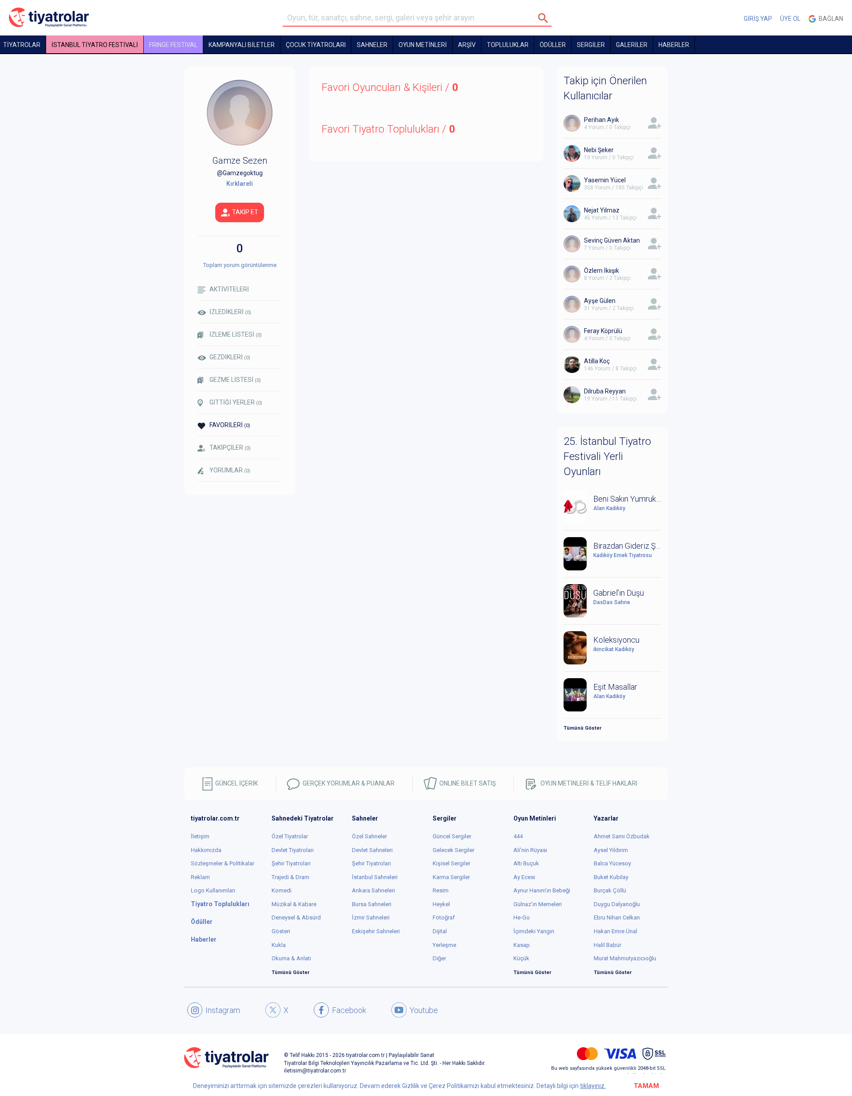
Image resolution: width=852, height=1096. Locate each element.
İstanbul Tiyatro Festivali (94, 44)
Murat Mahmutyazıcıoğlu (625, 958)
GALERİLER (631, 44)
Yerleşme (444, 945)
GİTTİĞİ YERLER (235, 402)
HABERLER (674, 44)
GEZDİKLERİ (229, 357)
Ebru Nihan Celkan (617, 917)
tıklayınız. (593, 1085)
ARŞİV (467, 44)
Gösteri (281, 931)
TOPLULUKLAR (508, 44)
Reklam (200, 877)
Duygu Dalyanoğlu (617, 904)
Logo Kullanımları (213, 890)
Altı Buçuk (526, 863)
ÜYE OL (790, 18)
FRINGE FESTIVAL (173, 44)
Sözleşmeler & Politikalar (222, 863)
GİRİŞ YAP (758, 18)
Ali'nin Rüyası (530, 850)
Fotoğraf (444, 917)
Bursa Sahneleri (371, 904)
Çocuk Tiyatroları (316, 44)
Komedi (282, 890)
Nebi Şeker (599, 149)
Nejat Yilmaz (601, 210)
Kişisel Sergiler (451, 863)
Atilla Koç (597, 361)
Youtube (424, 1010)
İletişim (200, 836)
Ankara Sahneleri (373, 890)
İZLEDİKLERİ (230, 311)
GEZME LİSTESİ (235, 379)
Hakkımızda (206, 850)
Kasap (521, 945)
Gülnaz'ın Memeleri (537, 904)
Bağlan (829, 18)
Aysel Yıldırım (611, 850)
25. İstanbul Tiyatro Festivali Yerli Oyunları (607, 456)
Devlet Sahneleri (372, 850)
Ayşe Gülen (599, 300)
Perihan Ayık (601, 119)
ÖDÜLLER (553, 44)
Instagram (222, 1010)
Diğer (439, 958)
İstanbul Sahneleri (375, 877)
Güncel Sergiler (452, 836)
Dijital (440, 931)
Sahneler (372, 44)
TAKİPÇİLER (230, 447)
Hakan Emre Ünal (615, 931)
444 (518, 836)
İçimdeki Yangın (533, 931)
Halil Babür (607, 945)
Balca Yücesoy (612, 863)
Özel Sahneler (369, 836)
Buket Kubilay (611, 877)
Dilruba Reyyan (605, 391)
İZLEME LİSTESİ (235, 334)
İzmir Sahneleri (371, 917)
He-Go (521, 917)
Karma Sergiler (451, 877)
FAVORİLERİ (229, 424)
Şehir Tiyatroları (291, 863)
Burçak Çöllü (610, 890)
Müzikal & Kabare (294, 904)
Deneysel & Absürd (296, 917)
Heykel (441, 904)
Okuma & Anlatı (291, 958)
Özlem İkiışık (601, 270)
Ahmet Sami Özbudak (622, 836)
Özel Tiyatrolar (290, 836)
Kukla (279, 945)
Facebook (349, 1010)
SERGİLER (591, 44)
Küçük (521, 958)
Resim (441, 890)
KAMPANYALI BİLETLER (242, 44)
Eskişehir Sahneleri (376, 931)
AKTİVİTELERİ (229, 289)
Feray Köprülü (603, 330)
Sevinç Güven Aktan (612, 240)
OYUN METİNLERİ (422, 44)
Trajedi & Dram (290, 877)
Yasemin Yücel (605, 180)
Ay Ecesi (524, 877)
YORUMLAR (229, 470)
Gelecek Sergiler (453, 850)
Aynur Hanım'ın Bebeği (541, 890)
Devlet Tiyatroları (293, 850)
